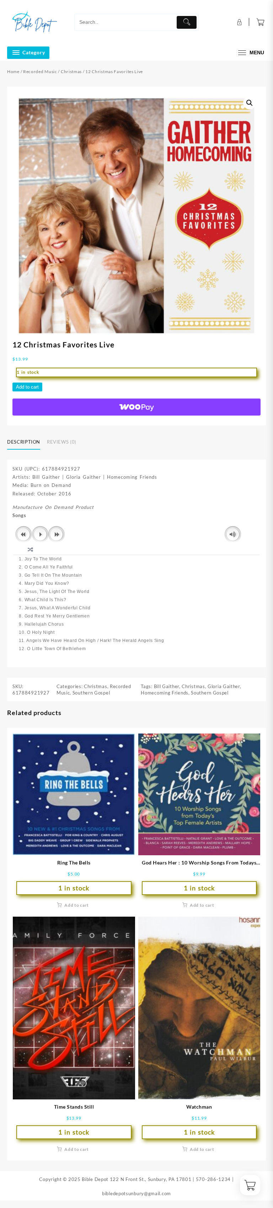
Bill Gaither (166, 686)
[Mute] (232, 534)
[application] (136, 534)
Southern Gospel (91, 693)
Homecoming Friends (164, 693)
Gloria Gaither (224, 686)
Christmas (71, 71)
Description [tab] (23, 442)
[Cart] (260, 22)
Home (13, 71)
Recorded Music (40, 71)
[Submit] (187, 22)
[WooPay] (136, 407)
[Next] (56, 534)
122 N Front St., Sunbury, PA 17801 (151, 1179)
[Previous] (23, 534)
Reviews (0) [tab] (61, 442)
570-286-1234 (213, 1179)
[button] (249, 103)
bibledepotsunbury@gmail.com (136, 1193)
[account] (238, 22)
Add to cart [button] (76, 905)
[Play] (40, 534)
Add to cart (27, 387)
